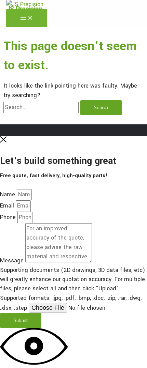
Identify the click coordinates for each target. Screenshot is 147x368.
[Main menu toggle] (26, 18)
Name (8, 194)
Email (8, 206)
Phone (8, 217)
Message (12, 261)
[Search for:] (41, 107)
